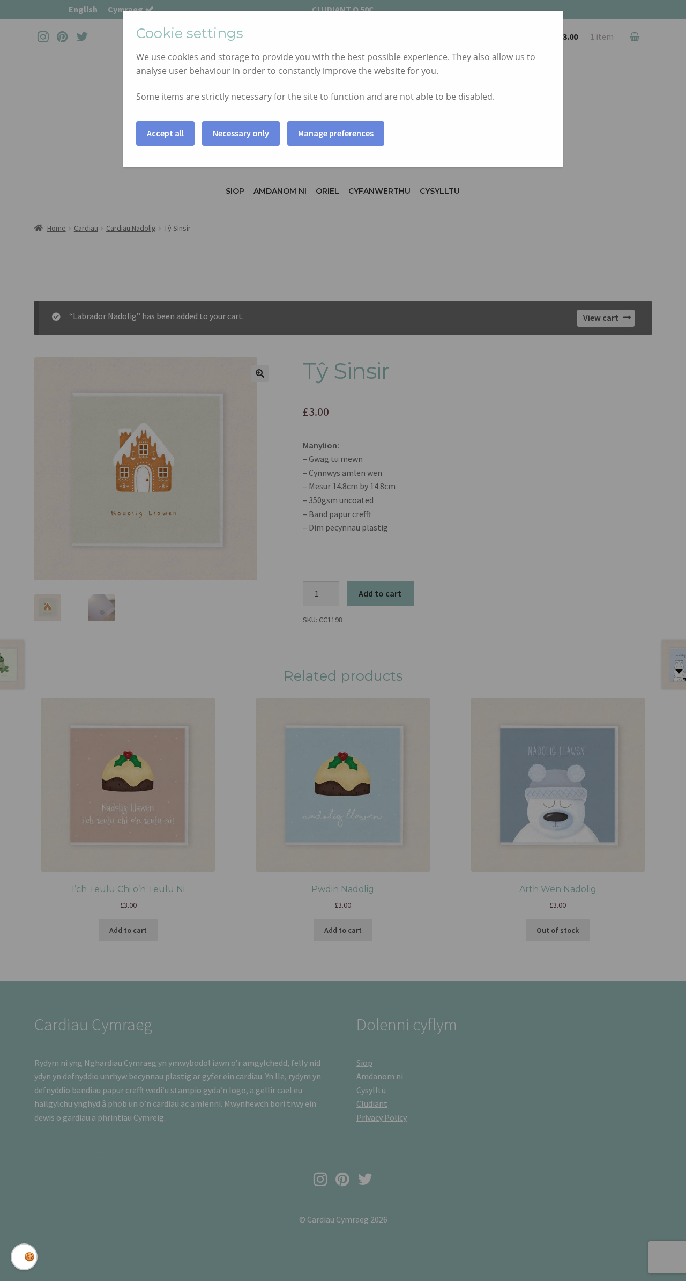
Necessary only (241, 133)
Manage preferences (336, 133)
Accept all (165, 133)
